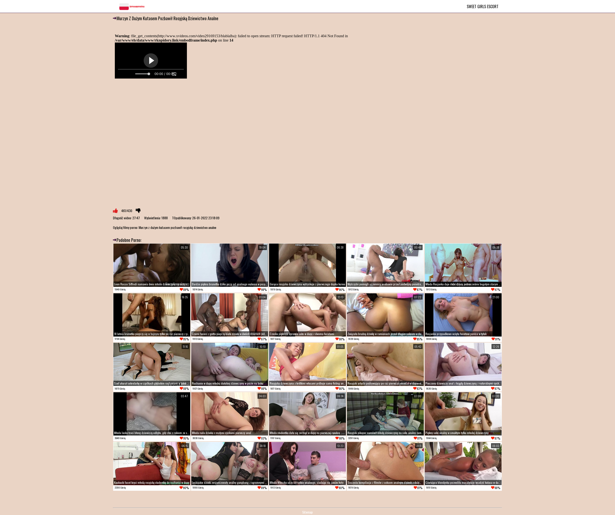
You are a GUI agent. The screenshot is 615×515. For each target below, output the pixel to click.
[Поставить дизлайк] (138, 210)
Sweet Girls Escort (482, 6)
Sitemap (307, 512)
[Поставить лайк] (115, 210)
